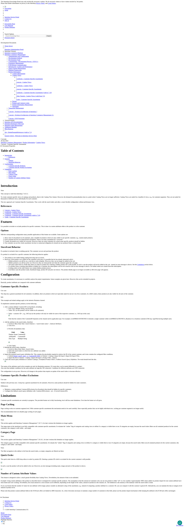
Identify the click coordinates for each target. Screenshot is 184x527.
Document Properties (8, 146)
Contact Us (8, 19)
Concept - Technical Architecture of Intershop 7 (22, 111)
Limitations (8, 169)
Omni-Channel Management (17, 68)
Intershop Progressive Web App (14, 124)
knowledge (8, 8)
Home (3, 513)
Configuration (9, 164)
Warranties (15, 106)
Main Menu (12, 172)
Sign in (7, 20)
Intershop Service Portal (12, 17)
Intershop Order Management (13, 125)
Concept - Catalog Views (23, 82)
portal (6, 10)
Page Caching (12, 171)
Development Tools (14, 60)
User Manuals (9, 25)
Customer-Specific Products (16, 166)
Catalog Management (18, 73)
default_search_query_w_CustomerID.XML (26, 356)
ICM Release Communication (17, 65)
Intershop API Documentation (14, 122)
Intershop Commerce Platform (14, 53)
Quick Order (12, 176)
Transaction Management (16, 108)
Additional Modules (11, 127)
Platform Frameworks (15, 70)
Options (10, 160)
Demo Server (9, 46)
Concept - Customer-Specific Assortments (28, 89)
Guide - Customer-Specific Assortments (28, 99)
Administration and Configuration (18, 56)
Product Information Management (22, 105)
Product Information (14, 72)
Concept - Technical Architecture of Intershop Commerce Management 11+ (31, 115)
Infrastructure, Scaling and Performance (20, 67)
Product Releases (10, 27)
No (4, 523)
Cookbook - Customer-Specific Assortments (29, 79)
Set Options (179, 525)
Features (7, 159)
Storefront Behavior (14, 162)
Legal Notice (52, 3)
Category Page (12, 174)
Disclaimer (5, 497)
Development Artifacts (15, 58)
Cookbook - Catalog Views (24, 86)
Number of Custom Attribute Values (19, 178)
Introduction (8, 155)
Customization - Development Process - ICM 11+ (23, 61)
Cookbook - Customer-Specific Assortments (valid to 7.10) (34, 92)
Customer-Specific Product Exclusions (20, 167)
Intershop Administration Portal (14, 49)
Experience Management (15, 63)
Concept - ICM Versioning (16, 118)
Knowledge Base (10, 24)
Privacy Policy (40, 3)
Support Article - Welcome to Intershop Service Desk (21, 136)
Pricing (14, 101)
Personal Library (10, 38)
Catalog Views (16, 75)
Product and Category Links (20, 103)
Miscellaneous (9, 129)
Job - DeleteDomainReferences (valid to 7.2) (18, 132)
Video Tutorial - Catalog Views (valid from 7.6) (30, 96)
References (11, 157)
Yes (4, 521)
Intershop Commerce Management (15, 54)
